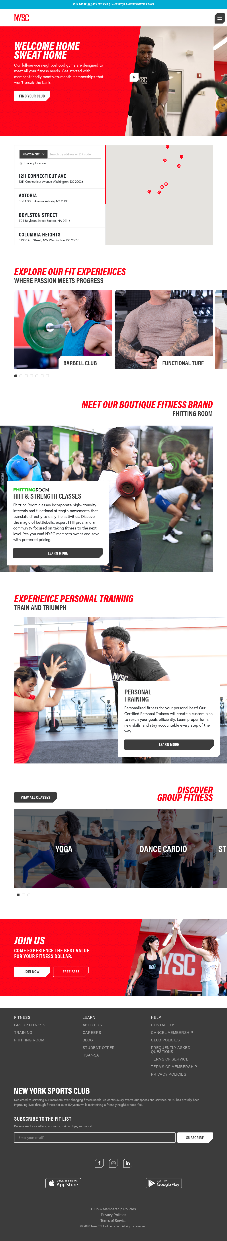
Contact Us (163, 1025)
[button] (159, 192)
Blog (88, 1040)
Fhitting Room (29, 1040)
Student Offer (99, 1048)
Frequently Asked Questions (170, 1050)
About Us (92, 1025)
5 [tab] (36, 376)
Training (23, 1033)
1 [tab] (15, 376)
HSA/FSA (91, 1055)
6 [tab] (42, 376)
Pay (90, 4)
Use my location (35, 163)
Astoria (28, 195)
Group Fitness (29, 1025)
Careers (92, 1033)
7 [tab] (47, 376)
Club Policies (165, 1040)
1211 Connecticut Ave (42, 175)
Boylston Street (38, 214)
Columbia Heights (40, 234)
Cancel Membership (172, 1033)
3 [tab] (26, 376)
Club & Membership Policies (113, 1209)
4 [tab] (31, 376)
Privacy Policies (168, 1074)
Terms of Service (169, 1059)
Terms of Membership (174, 1067)
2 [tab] (21, 376)
